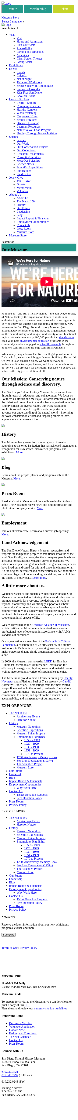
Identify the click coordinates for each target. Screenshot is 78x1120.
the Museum (66, 337)
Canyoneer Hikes (27, 116)
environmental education (34, 340)
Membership (38, 9)
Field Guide (24, 174)
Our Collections (26, 150)
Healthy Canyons (27, 109)
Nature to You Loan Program (34, 130)
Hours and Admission (30, 41)
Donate (12, 9)
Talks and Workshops (29, 82)
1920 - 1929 (31, 743)
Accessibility (24, 48)
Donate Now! (17, 1030)
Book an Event (26, 96)
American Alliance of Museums (50, 624)
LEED (48, 661)
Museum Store (10, 17)
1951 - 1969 (31, 750)
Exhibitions (16, 65)
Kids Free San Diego (29, 92)
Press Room (24, 228)
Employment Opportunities (33, 221)
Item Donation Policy (29, 798)
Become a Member (20, 1023)
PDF (27, 1005)
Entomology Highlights (31, 736)
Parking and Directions (30, 51)
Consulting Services (29, 157)
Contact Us (23, 225)
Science (13, 136)
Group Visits (24, 62)
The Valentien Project (29, 764)
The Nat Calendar (19, 1036)
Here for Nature (26, 719)
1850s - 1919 (32, 740)
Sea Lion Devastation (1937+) (35, 760)
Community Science (29, 106)
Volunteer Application (22, 1026)
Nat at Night (24, 79)
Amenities (23, 55)
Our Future (23, 208)
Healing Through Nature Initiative (37, 133)
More (19, 452)
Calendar (22, 75)
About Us (15, 194)
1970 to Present (33, 753)
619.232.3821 (10, 1071)
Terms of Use (10, 947)
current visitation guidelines (50, 1008)
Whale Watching (27, 113)
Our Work (23, 143)
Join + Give (16, 177)
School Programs (27, 119)
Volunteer (22, 191)
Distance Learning (28, 123)
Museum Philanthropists (31, 733)
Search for (8, 241)
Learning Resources (29, 126)
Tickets (64, 9)
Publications (24, 170)
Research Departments (30, 153)
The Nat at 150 (26, 201)
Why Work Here (27, 787)
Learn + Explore (19, 99)
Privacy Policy (18, 804)
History (21, 204)
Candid (66, 681)
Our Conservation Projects (32, 147)
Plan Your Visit (26, 44)
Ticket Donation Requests (32, 794)
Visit (12, 34)
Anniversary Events (28, 716)
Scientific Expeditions (30, 167)
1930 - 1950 (31, 747)
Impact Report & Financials (33, 218)
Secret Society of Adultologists (35, 85)
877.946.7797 (10, 1075)
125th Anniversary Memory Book (37, 757)
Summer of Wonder (28, 89)
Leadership (23, 211)
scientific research (50, 344)
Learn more (39, 577)
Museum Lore (25, 767)
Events (13, 68)
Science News (25, 164)
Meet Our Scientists (28, 160)
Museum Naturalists (29, 726)
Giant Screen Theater (29, 58)
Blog (20, 215)
